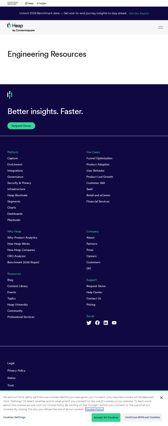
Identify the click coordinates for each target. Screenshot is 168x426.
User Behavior (95, 170)
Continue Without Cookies (142, 417)
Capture (12, 158)
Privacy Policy (16, 370)
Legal (10, 363)
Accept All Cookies (106, 417)
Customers (93, 262)
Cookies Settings (14, 417)
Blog (10, 280)
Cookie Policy (94, 409)
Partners (91, 243)
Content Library (17, 286)
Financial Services (97, 201)
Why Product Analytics (22, 237)
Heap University (17, 304)
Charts (11, 207)
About (90, 237)
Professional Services (20, 317)
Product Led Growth (99, 176)
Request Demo (96, 286)
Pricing (90, 304)
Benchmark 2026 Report (23, 262)
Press (89, 250)
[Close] (161, 397)
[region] (84, 408)
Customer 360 (95, 183)
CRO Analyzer (16, 256)
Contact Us (93, 298)
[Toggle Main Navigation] (160, 27)
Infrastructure (16, 189)
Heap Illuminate (17, 195)
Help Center (94, 292)
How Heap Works (18, 243)
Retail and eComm (98, 195)
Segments (13, 201)
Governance (15, 176)
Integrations (15, 170)
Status (11, 378)
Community (15, 310)
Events (11, 292)
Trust (10, 385)
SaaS (89, 189)
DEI (88, 268)
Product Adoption (97, 164)
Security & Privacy (19, 183)
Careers (91, 256)
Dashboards (14, 213)
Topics (11, 298)
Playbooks (13, 220)
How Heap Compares (21, 250)
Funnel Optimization (99, 158)
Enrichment (14, 164)
